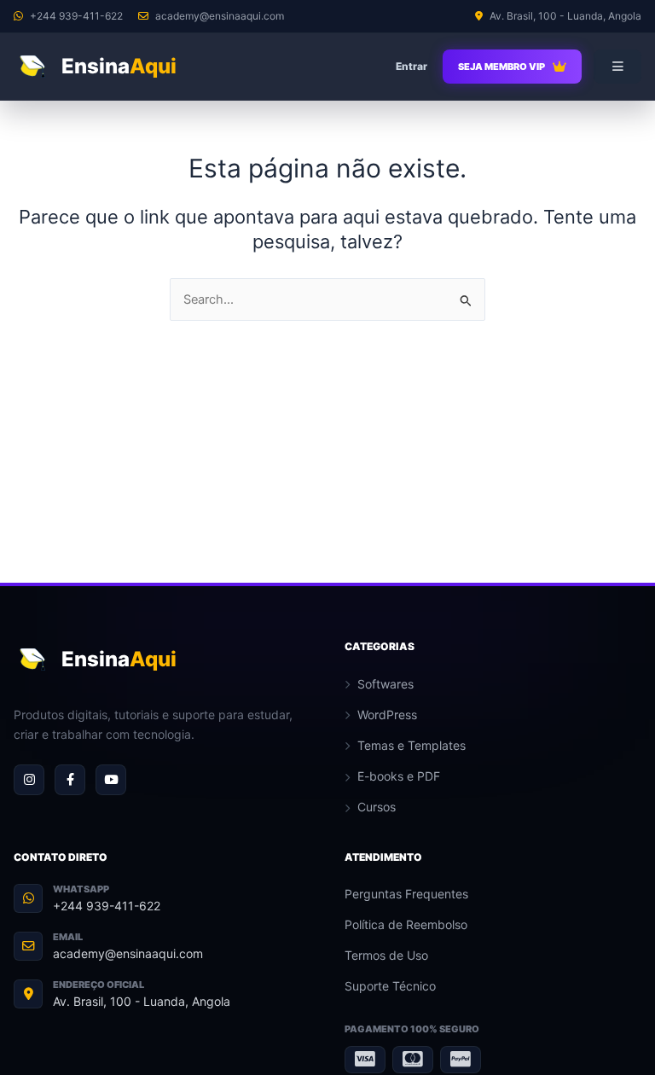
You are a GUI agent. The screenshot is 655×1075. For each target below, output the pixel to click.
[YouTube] (111, 779)
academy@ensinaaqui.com (128, 953)
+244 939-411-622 (106, 905)
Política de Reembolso (406, 924)
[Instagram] (29, 779)
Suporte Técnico (390, 986)
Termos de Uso (386, 955)
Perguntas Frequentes (406, 893)
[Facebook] (70, 779)
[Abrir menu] (617, 66)
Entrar (411, 66)
